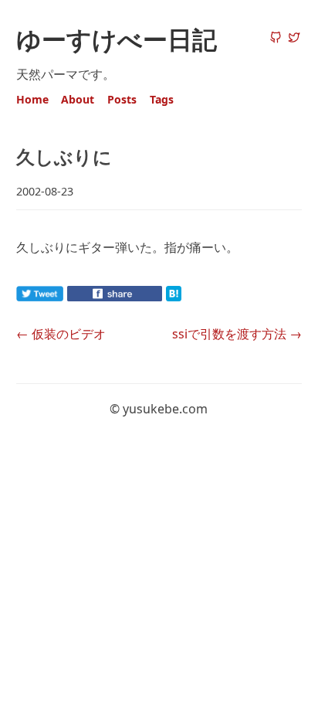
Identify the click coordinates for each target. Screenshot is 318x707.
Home (32, 99)
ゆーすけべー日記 (116, 39)
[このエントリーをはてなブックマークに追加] (198, 296)
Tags (162, 99)
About (77, 99)
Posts (122, 99)
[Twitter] (294, 38)
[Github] (275, 38)
